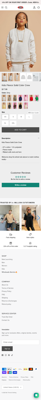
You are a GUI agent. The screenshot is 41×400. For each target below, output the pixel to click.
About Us (5, 285)
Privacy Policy (6, 291)
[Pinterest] (9, 355)
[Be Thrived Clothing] (20, 7)
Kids (3, 269)
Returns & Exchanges (9, 301)
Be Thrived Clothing (11, 392)
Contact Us (5, 320)
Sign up (7, 349)
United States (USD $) (11, 387)
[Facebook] (2, 355)
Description (6, 138)
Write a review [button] (20, 185)
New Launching (7, 259)
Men (3, 262)
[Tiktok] (12, 355)
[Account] (33, 7)
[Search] (7, 7)
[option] (20, 41)
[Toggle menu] (2, 7)
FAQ (3, 294)
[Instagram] (6, 355)
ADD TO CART (21, 130)
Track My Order (7, 317)
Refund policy (6, 304)
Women (4, 265)
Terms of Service (7, 288)
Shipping (5, 298)
